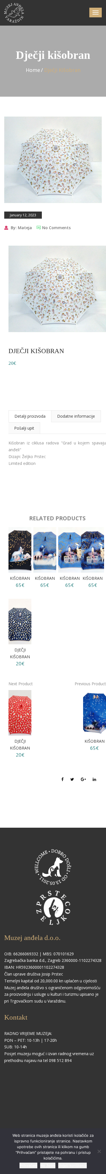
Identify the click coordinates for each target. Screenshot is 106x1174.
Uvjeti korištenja (72, 1165)
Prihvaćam (28, 1165)
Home (33, 70)
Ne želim (47, 1165)
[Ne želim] (99, 1151)
